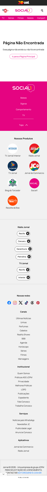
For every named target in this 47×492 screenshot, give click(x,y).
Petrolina (24, 256)
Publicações (23, 393)
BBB (23, 338)
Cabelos (23, 330)
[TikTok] (26, 303)
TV (3, 18)
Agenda (23, 342)
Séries (11, 18)
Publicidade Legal (24, 428)
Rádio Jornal (23, 450)
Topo (21, 125)
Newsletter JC (23, 424)
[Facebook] (9, 303)
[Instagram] (15, 303)
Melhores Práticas (23, 385)
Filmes (21, 18)
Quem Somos (23, 373)
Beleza (30, 18)
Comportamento (23, 109)
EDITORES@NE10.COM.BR (29, 472)
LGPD (23, 389)
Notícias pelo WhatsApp (23, 420)
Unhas (24, 322)
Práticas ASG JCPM (23, 377)
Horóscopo (23, 346)
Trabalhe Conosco (23, 405)
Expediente (23, 397)
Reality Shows (23, 334)
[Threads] (32, 303)
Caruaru (23, 241)
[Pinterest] (38, 303)
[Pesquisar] (42, 11)
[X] (21, 303)
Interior (23, 277)
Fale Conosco (23, 401)
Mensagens (23, 358)
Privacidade (23, 381)
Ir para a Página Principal (23, 56)
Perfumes (23, 326)
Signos (23, 103)
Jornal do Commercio (23, 446)
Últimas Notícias (23, 318)
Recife (23, 233)
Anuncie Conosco (23, 432)
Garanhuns (24, 249)
